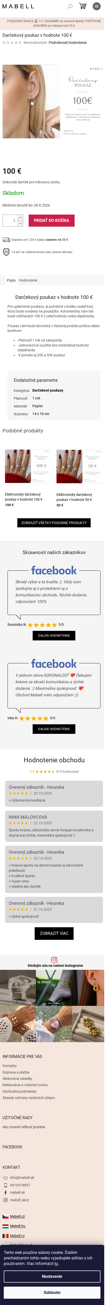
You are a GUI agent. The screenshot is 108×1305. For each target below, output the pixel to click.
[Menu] (97, 6)
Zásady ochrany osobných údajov (29, 1098)
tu (56, 1263)
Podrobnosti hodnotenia (68, 43)
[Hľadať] (70, 6)
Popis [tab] (11, 280)
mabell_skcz (19, 1200)
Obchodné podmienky (19, 1091)
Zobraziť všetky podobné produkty (54, 523)
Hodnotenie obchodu (54, 760)
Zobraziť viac (54, 933)
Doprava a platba (16, 1072)
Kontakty (10, 1066)
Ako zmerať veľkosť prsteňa (24, 1127)
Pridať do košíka (51, 220)
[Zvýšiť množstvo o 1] (20, 218)
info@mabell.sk (22, 1178)
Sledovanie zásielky (17, 1079)
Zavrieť (36, 268)
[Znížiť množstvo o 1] (20, 223)
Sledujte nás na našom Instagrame (55, 965)
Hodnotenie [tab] (28, 280)
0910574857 (20, 1185)
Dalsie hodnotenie (54, 635)
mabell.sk (17, 1192)
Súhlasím (52, 1292)
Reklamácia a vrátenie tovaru (25, 1085)
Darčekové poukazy (47, 390)
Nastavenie (52, 1276)
